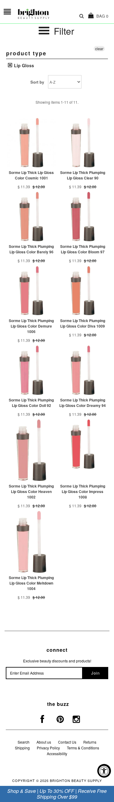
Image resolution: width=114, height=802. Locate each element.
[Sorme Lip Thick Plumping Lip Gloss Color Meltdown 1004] (31, 541)
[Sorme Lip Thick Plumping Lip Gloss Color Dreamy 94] (82, 370)
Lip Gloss (23, 65)
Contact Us (67, 742)
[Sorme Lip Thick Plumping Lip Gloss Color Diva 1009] (82, 290)
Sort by (37, 82)
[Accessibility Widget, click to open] (104, 771)
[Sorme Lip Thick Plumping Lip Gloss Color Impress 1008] (82, 444)
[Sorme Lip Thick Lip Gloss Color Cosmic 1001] (31, 142)
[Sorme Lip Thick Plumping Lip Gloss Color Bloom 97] (82, 216)
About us (43, 742)
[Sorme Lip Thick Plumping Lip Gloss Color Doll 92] (31, 370)
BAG (101, 16)
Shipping (22, 747)
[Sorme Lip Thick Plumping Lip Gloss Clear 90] (82, 142)
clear (99, 48)
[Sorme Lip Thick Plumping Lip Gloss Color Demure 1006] (31, 290)
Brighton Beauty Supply (76, 780)
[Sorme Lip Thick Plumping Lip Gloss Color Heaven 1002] (31, 450)
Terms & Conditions (83, 747)
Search (23, 742)
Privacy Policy (48, 747)
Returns (89, 742)
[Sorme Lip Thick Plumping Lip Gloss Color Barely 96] (31, 216)
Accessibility (57, 753)
